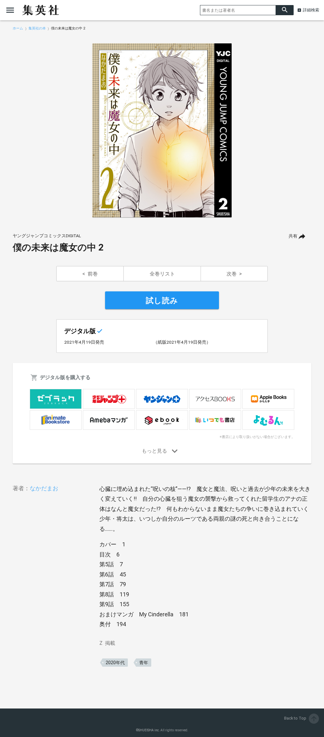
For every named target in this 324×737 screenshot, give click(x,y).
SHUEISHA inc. (149, 730)
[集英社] (40, 10)
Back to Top (301, 718)
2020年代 (115, 662)
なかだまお (44, 488)
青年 (143, 662)
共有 (293, 236)
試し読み (162, 300)
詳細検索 (311, 10)
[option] (162, 130)
